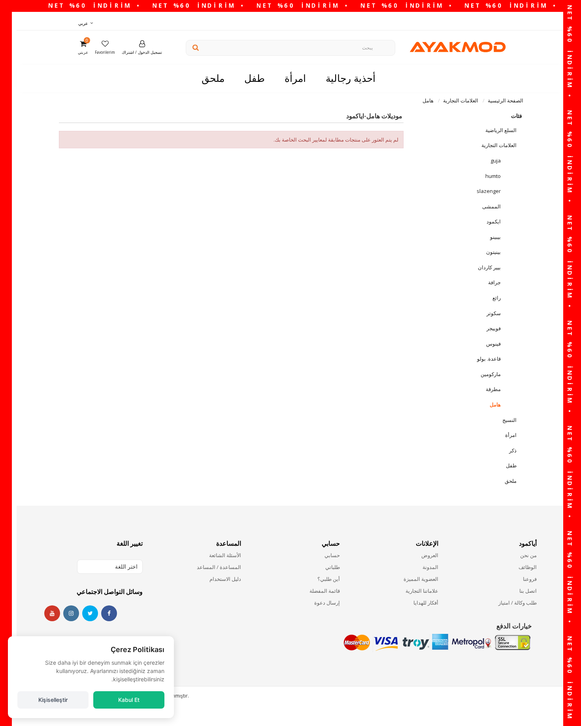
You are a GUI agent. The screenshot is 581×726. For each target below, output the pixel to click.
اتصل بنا (528, 590)
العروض (429, 555)
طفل (511, 465)
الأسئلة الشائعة (225, 555)
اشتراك (128, 52)
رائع (496, 297)
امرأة (511, 435)
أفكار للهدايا (425, 602)
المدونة (430, 567)
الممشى (491, 206)
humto (493, 176)
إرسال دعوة (327, 602)
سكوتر (494, 313)
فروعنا (530, 578)
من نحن (528, 555)
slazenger (489, 191)
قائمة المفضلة (324, 590)
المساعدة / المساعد (219, 567)
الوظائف (528, 567)
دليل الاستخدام (225, 578)
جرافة (494, 282)
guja (495, 160)
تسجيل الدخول (150, 52)
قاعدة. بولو (489, 358)
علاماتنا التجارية (422, 590)
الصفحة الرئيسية (505, 100)
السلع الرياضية (501, 130)
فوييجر (494, 328)
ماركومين (491, 374)
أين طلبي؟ (328, 578)
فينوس (493, 343)
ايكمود (494, 221)
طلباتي (332, 567)
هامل (495, 404)
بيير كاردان (489, 267)
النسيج (509, 420)
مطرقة (493, 389)
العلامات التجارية (499, 145)
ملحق (511, 480)
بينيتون (493, 251)
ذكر (513, 450)
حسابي (332, 555)
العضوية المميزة (421, 578)
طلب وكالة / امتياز (517, 602)
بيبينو (495, 236)
